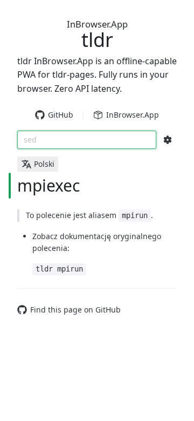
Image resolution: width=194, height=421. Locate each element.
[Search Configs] (167, 140)
